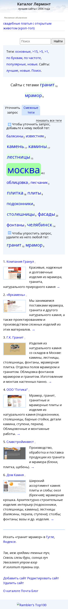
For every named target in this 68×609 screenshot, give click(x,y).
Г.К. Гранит (15, 337)
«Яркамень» (15, 295)
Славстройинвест (20, 442)
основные (23, 51)
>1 (46, 51)
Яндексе (9, 542)
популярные (16, 64)
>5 (41, 51)
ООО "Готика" (17, 389)
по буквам (14, 58)
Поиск (36, 70)
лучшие (12, 70)
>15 (35, 51)
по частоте (32, 58)
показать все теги (49, 120)
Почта (26, 591)
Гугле (50, 537)
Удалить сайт (13, 583)
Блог (34, 591)
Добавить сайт (14, 578)
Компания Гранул (20, 261)
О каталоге (11, 591)
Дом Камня (15, 475)
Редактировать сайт (43, 578)
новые (32, 64)
